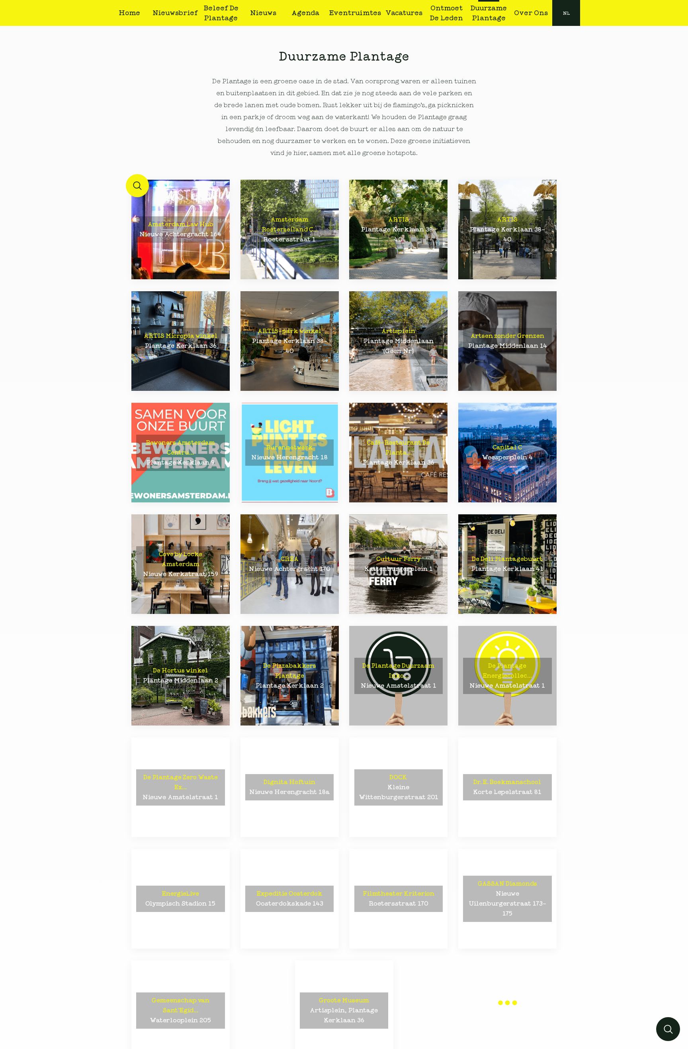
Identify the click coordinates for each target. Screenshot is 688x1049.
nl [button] (566, 13)
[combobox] (566, 13)
